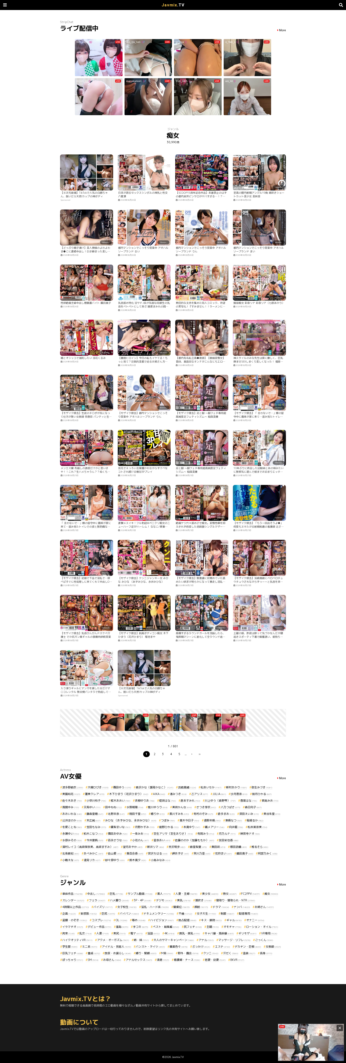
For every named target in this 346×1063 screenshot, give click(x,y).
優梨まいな (120, 827)
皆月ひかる (262, 794)
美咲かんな (182, 807)
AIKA (159, 794)
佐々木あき (72, 800)
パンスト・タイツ (150, 946)
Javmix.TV (178, 1057)
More (282, 30)
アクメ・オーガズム (113, 940)
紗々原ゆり (115, 860)
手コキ (140, 927)
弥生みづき (261, 787)
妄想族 (88, 913)
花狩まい (223, 853)
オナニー (255, 920)
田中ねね (113, 807)
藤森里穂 (94, 814)
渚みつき (178, 794)
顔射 (201, 907)
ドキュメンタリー (159, 913)
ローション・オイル (262, 927)
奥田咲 (218, 847)
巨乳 (116, 894)
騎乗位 (181, 907)
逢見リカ (92, 860)
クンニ (210, 953)
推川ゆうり (158, 807)
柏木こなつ (93, 833)
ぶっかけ (201, 946)
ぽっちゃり (72, 960)
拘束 (68, 933)
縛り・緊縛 (146, 953)
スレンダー (73, 900)
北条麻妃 (70, 853)
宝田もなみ (96, 827)
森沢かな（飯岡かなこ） (154, 787)
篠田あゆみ (118, 833)
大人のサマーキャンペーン (174, 940)
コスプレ (101, 920)
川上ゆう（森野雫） (220, 800)
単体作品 (72, 894)
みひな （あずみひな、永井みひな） (130, 820)
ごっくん (264, 940)
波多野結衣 (72, 787)
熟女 (230, 894)
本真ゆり (191, 827)
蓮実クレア (95, 794)
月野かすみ (145, 827)
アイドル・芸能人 (116, 946)
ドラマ (221, 907)
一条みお (140, 833)
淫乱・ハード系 (155, 907)
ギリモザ (247, 933)
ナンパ (242, 907)
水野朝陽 (135, 807)
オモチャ (232, 927)
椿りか (158, 814)
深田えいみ (249, 814)
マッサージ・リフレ (234, 940)
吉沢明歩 (177, 847)
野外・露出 (188, 953)
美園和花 (71, 794)
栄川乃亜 (202, 853)
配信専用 (248, 913)
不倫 (185, 913)
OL (121, 920)
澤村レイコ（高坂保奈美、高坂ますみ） (90, 847)
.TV (173, 5)
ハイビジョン (162, 920)
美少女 (210, 894)
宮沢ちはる (158, 853)
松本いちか (211, 787)
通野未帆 (212, 820)
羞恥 (122, 927)
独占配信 (187, 920)
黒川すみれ (179, 814)
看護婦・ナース (187, 960)
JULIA (219, 794)
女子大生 (206, 913)
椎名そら (259, 847)
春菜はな (248, 800)
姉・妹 (141, 940)
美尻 (119, 933)
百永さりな (118, 840)
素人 (164, 894)
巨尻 (108, 913)
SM (93, 960)
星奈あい (162, 840)
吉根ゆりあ (145, 800)
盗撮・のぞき (74, 920)
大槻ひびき (98, 787)
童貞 (94, 953)
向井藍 (236, 827)
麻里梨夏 (198, 847)
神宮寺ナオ (250, 833)
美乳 (184, 900)
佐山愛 (115, 853)
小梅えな (70, 860)
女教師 (273, 946)
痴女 (271, 894)
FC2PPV (250, 894)
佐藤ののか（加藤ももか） (194, 840)
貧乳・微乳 (189, 933)
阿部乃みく (268, 853)
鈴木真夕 (137, 860)
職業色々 (179, 946)
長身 (266, 953)
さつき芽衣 (206, 807)
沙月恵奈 (239, 794)
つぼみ (168, 820)
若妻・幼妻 (215, 960)
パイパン (129, 913)
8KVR (237, 960)
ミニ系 (89, 946)
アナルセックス (139, 960)
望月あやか (133, 847)
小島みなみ (160, 860)
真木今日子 (189, 820)
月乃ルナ (227, 833)
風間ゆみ (70, 807)
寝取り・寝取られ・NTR (235, 900)
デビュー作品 (99, 927)
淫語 (153, 933)
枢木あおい (120, 800)
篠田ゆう (122, 787)
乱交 (85, 933)
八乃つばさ (230, 807)
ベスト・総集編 (166, 927)
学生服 (69, 946)
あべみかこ (93, 853)
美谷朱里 (272, 814)
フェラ (97, 900)
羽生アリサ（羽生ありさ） (173, 833)
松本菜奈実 (257, 827)
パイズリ (103, 907)
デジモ (164, 900)
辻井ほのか (72, 820)
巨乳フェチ (72, 953)
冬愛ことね (72, 827)
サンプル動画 (140, 894)
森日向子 (253, 807)
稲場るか (255, 820)
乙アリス (199, 794)
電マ (136, 933)
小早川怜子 (96, 800)
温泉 (249, 953)
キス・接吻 (211, 920)
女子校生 (127, 907)
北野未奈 (116, 814)
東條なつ (233, 820)
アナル (206, 940)
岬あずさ (180, 853)
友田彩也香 (228, 840)
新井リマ (155, 847)
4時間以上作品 (75, 907)
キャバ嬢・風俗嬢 (219, 933)
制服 (227, 913)
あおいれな (72, 814)
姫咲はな (167, 800)
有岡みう (205, 833)
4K (169, 933)
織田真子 (244, 853)
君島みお (270, 800)
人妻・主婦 (186, 894)
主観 (212, 927)
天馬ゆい (92, 807)
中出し (96, 894)
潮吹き (203, 900)
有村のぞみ (203, 814)
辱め (139, 920)
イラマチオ (72, 927)
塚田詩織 (238, 847)
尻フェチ (193, 927)
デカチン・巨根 (248, 946)
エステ (222, 946)
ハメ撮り (119, 900)
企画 (69, 913)
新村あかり (236, 787)
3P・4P (142, 900)
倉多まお (226, 814)
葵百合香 (135, 853)
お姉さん (264, 907)
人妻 (102, 933)
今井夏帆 (94, 840)
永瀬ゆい (70, 833)
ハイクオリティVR (77, 940)
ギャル (234, 920)
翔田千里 (137, 814)
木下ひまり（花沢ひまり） (128, 794)
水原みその (72, 840)
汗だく (230, 953)
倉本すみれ (190, 800)
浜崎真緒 (187, 787)
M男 (167, 953)
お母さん (112, 960)
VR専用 (269, 933)
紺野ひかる (169, 827)
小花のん (140, 840)
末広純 (93, 820)
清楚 (163, 960)
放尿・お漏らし (118, 953)
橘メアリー (214, 827)
